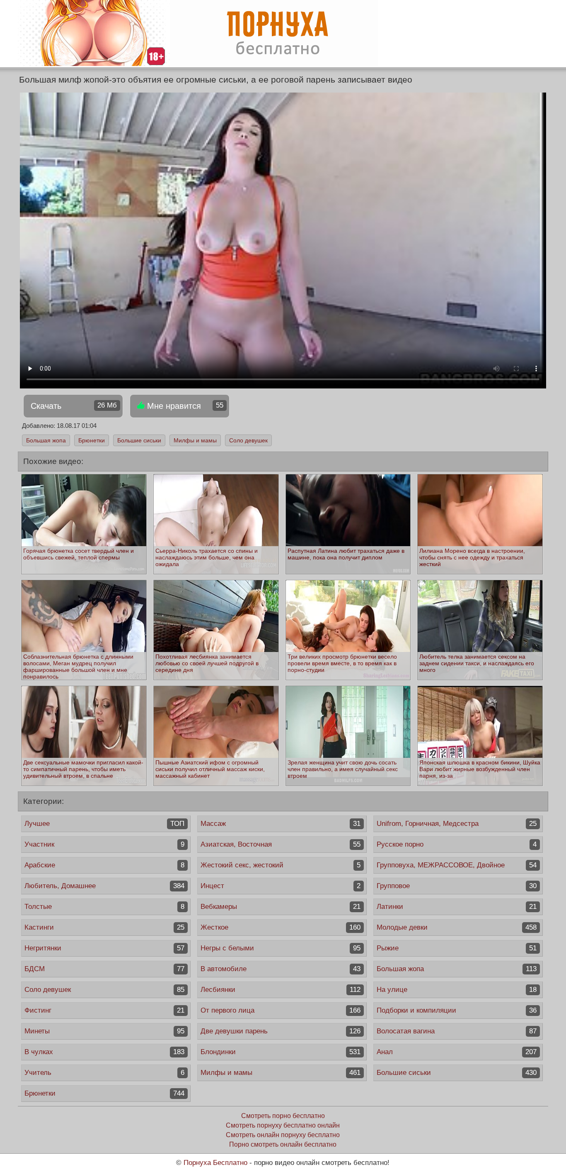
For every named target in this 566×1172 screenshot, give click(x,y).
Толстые (104, 907)
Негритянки (104, 948)
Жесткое (280, 927)
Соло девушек (248, 440)
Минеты (104, 1031)
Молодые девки (457, 927)
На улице (457, 990)
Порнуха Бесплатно (215, 1163)
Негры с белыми (280, 948)
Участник (104, 844)
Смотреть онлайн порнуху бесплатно (283, 1134)
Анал (457, 1052)
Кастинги (104, 927)
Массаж (280, 824)
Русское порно (457, 844)
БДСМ (104, 969)
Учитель (104, 1073)
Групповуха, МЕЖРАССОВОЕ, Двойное (457, 865)
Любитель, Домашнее (104, 886)
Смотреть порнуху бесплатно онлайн (283, 1125)
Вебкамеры (280, 907)
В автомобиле (280, 969)
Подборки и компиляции (457, 1010)
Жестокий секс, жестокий (280, 865)
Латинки (457, 907)
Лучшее (104, 824)
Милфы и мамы (195, 440)
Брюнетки (91, 440)
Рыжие (457, 948)
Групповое (457, 886)
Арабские (104, 865)
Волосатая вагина (457, 1031)
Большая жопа (46, 440)
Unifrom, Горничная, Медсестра (457, 824)
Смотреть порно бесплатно (283, 1115)
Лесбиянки (280, 990)
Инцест (280, 886)
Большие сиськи (139, 440)
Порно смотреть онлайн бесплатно (282, 1144)
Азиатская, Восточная (280, 844)
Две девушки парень (280, 1031)
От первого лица (280, 1010)
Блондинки (280, 1052)
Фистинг (104, 1010)
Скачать (74, 405)
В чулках (104, 1052)
